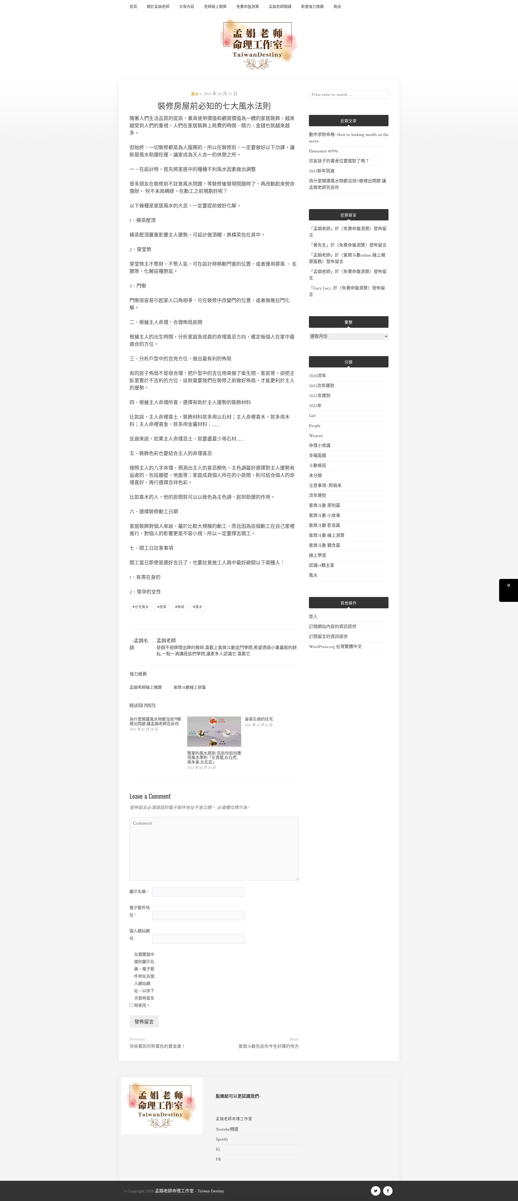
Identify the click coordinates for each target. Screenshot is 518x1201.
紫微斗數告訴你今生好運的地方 (268, 1046)
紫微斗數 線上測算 (327, 535)
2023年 (315, 406)
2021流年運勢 (321, 386)
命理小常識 (319, 446)
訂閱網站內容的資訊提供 (332, 627)
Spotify (222, 1139)
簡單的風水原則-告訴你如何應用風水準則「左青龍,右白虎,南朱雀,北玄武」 (214, 757)
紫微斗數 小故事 (324, 515)
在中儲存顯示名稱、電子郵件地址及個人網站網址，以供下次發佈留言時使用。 (144, 980)
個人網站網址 (140, 935)
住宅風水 (140, 606)
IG (218, 1149)
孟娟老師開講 (280, 6)
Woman (316, 436)
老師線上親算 (215, 6)
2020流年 (317, 376)
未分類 (315, 476)
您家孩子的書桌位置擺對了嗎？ (339, 161)
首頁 (133, 6)
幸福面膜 (317, 456)
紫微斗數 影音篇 (324, 525)
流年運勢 (317, 496)
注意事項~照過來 (325, 486)
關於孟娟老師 (158, 6)
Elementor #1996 (323, 151)
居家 (162, 606)
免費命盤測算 (247, 6)
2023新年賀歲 (322, 171)
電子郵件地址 (140, 911)
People (315, 426)
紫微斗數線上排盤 (189, 687)
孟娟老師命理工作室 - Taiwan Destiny (189, 1191)
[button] (508, 590)
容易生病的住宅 (259, 719)
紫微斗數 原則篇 (324, 506)
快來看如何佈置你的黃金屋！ (158, 1046)
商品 (337, 6)
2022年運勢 (319, 396)
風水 (195, 94)
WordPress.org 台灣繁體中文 (335, 647)
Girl (312, 416)
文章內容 (186, 6)
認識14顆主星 (321, 565)
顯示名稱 (139, 891)
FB (218, 1159)
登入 (313, 617)
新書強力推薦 (312, 6)
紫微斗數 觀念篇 (324, 545)
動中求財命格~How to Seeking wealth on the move (348, 138)
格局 (180, 606)
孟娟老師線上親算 (146, 687)
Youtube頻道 (227, 1129)
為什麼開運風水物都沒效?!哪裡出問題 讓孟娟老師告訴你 (155, 721)
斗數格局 (317, 466)
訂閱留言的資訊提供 (328, 637)
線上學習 (317, 555)
